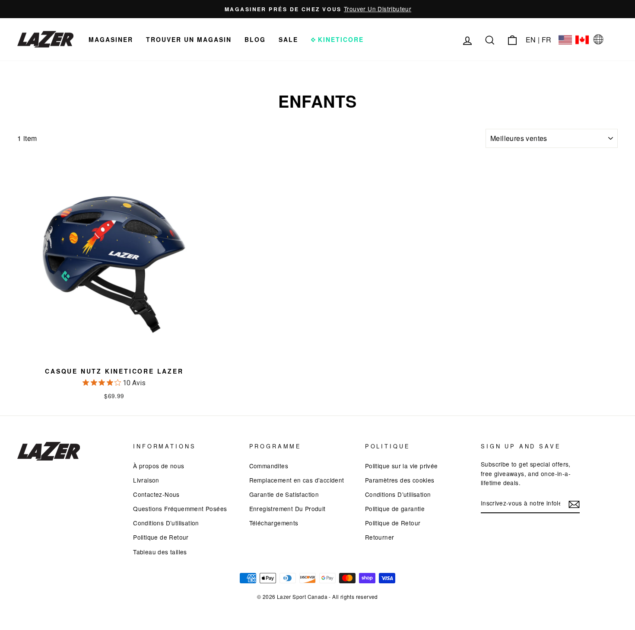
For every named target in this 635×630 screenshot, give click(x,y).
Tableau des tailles (160, 551)
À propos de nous (158, 465)
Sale (288, 39)
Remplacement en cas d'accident (296, 480)
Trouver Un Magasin (189, 39)
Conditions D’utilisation (166, 522)
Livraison (146, 480)
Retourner (379, 537)
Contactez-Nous (156, 494)
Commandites (268, 465)
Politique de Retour (161, 537)
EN (531, 40)
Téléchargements (273, 522)
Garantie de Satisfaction (284, 494)
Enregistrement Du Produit (287, 508)
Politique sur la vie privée (401, 465)
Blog (255, 39)
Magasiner (111, 39)
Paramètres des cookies (400, 480)
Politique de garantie (395, 508)
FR (547, 40)
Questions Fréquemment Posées (180, 508)
